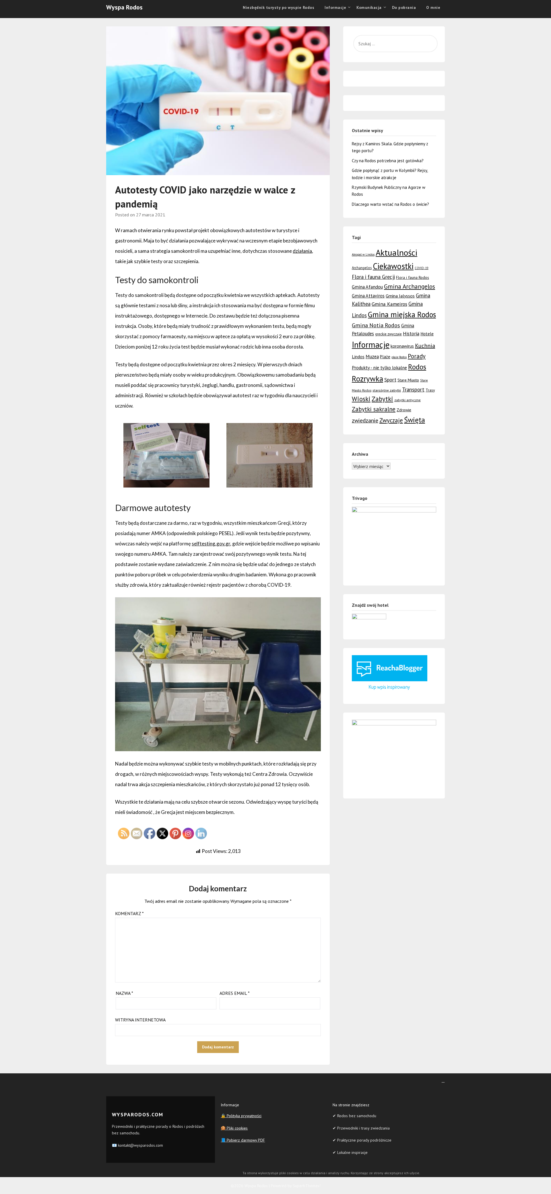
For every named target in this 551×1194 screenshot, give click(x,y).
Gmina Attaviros (368, 296)
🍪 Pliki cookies (234, 1128)
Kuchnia (425, 345)
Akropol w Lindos (363, 254)
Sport (390, 379)
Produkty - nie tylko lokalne (379, 368)
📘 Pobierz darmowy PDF (243, 1140)
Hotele (427, 333)
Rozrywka (367, 378)
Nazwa (124, 993)
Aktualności (396, 252)
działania (302, 251)
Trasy (430, 390)
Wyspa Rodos (124, 7)
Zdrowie (404, 409)
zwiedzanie (365, 420)
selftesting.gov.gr (211, 544)
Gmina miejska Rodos (402, 314)
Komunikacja (369, 7)
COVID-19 (421, 268)
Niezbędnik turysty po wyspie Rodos (278, 7)
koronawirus (402, 346)
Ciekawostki (393, 266)
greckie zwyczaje (388, 334)
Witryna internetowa (140, 1020)
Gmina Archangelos (409, 286)
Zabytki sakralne (373, 409)
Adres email (235, 993)
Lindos (358, 356)
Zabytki (382, 399)
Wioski (361, 399)
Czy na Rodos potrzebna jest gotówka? (388, 160)
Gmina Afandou (367, 287)
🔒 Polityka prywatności (241, 1115)
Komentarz (129, 913)
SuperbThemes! (307, 1185)
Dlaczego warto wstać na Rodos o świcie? (390, 204)
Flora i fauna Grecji (373, 276)
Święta (414, 419)
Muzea (372, 356)
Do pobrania (404, 7)
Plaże (385, 356)
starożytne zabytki (386, 390)
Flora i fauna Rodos (412, 277)
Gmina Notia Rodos (376, 325)
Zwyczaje (391, 420)
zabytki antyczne (407, 400)
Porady (417, 356)
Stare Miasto (408, 380)
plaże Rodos (399, 357)
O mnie (433, 7)
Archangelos (362, 267)
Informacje (370, 344)
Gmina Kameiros (389, 304)
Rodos (417, 366)
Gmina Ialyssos (400, 296)
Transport (413, 389)
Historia (411, 333)
